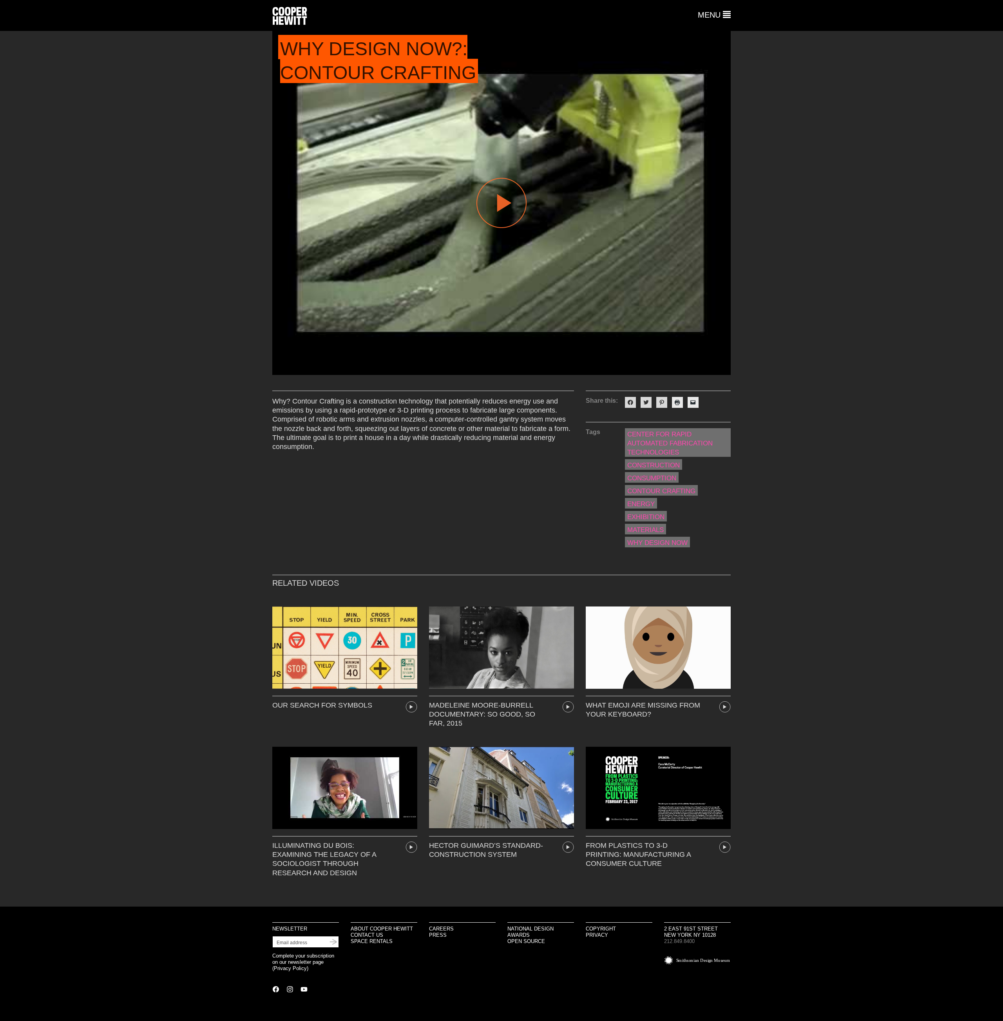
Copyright (601, 929)
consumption (651, 478)
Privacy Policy (290, 968)
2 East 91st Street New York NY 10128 (691, 932)
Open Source (526, 941)
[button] (714, 15)
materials (645, 530)
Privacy (597, 935)
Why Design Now (657, 543)
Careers (441, 929)
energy (641, 504)
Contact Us (367, 935)
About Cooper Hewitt (382, 929)
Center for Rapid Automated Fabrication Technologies (670, 443)
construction (653, 465)
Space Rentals (372, 941)
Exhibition (645, 517)
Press (438, 935)
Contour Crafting (661, 491)
